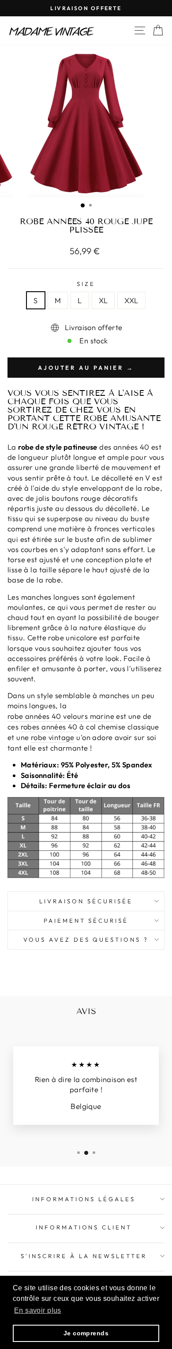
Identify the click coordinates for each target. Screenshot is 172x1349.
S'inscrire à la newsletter (83, 1255)
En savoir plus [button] (37, 1310)
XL (103, 300)
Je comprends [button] (86, 1333)
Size (86, 283)
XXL (131, 300)
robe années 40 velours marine (60, 716)
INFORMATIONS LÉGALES (84, 1198)
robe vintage (53, 737)
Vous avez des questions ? (86, 939)
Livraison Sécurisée (86, 901)
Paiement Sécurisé (86, 920)
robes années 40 (49, 726)
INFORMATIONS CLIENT (84, 1227)
